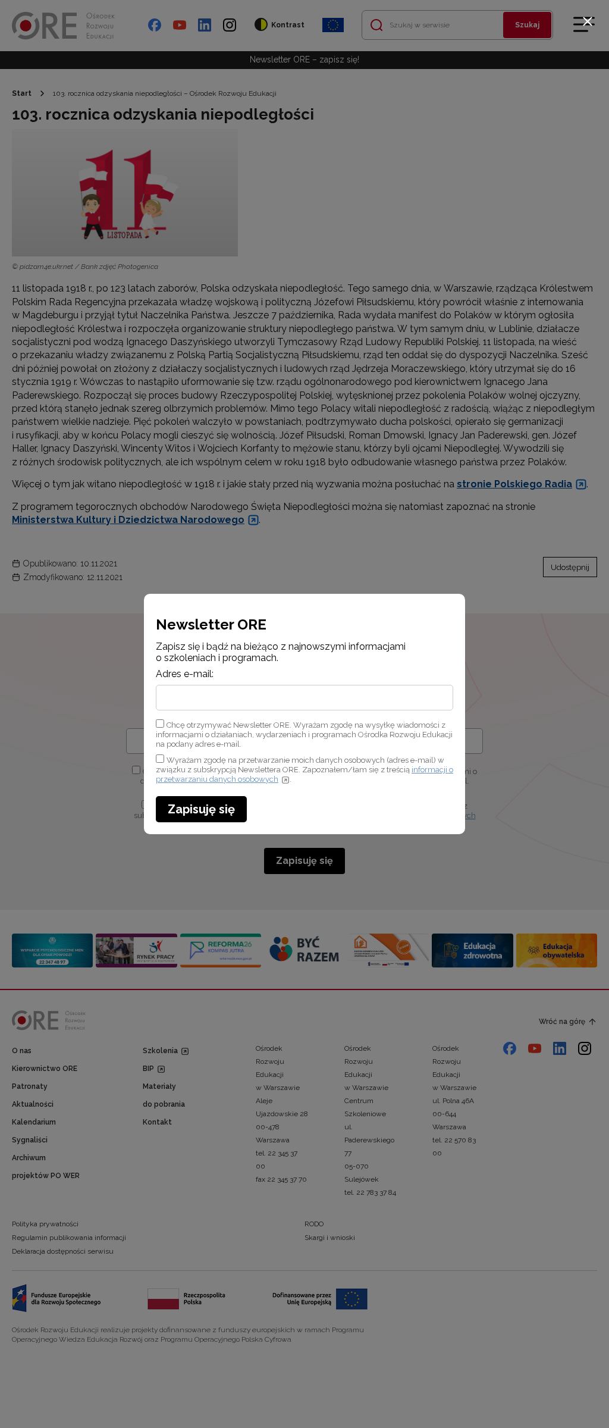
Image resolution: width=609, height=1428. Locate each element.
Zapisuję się (201, 809)
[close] (587, 21)
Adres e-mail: (185, 674)
